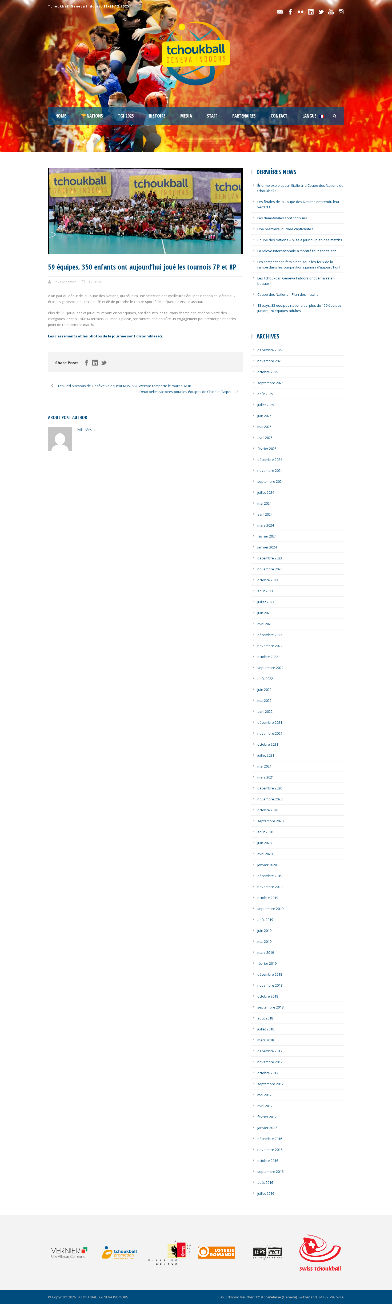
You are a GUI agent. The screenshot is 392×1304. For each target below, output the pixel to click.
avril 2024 (265, 514)
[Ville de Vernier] (72, 1252)
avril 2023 (265, 623)
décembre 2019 (269, 875)
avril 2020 (265, 853)
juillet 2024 (265, 492)
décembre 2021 (269, 722)
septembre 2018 (270, 1007)
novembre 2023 (269, 569)
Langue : (310, 116)
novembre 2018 (269, 985)
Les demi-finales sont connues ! (283, 218)
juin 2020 (264, 842)
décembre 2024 (269, 459)
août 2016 (265, 1182)
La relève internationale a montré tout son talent (296, 250)
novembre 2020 (269, 799)
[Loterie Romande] (223, 1253)
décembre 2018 (269, 974)
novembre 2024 (269, 470)
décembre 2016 (269, 1138)
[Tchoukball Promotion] (122, 1252)
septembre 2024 (270, 481)
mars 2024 (265, 525)
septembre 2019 (270, 908)
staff (212, 116)
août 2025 (265, 393)
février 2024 (267, 536)
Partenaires (244, 116)
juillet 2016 (265, 1193)
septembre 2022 (270, 667)
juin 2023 (264, 612)
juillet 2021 (265, 755)
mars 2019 (265, 952)
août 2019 (265, 919)
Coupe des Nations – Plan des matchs (287, 294)
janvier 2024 (267, 547)
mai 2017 (264, 1094)
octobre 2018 (267, 996)
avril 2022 (265, 711)
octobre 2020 (267, 810)
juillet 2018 (265, 1029)
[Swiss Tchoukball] (320, 1252)
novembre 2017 (269, 1062)
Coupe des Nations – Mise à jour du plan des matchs (299, 240)
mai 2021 (264, 766)
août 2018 (265, 1018)
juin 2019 (264, 930)
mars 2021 (265, 777)
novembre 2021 (269, 733)
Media (186, 116)
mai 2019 (264, 941)
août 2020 (265, 832)
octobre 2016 (267, 1160)
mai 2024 (264, 503)
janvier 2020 (267, 864)
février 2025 (267, 448)
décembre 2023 (269, 558)
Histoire (157, 116)
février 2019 (267, 963)
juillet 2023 (265, 602)
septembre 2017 (270, 1083)
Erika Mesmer (65, 281)
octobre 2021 (267, 744)
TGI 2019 (94, 281)
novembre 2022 (269, 645)
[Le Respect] (273, 1252)
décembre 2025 (269, 350)
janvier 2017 (267, 1127)
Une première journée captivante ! (285, 229)
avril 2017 (265, 1105)
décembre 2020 (269, 788)
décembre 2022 (269, 634)
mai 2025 (264, 426)
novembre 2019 (269, 886)
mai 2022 (264, 700)
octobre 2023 (267, 580)
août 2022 (265, 678)
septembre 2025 (270, 382)
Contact (279, 116)
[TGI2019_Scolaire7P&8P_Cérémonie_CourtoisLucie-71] (145, 211)
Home (60, 116)
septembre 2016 (270, 1171)
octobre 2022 (267, 656)
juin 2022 (264, 689)
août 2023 (265, 591)
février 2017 (267, 1116)
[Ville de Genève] (173, 1252)
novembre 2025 (269, 361)
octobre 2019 (267, 897)
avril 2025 (265, 437)
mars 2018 (265, 1040)
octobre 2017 (267, 1073)
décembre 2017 (269, 1051)
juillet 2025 (265, 404)
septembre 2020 (270, 821)
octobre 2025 (267, 371)
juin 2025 (264, 415)
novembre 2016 (269, 1149)
